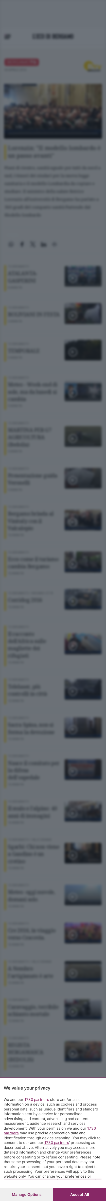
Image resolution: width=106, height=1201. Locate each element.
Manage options (26, 1194)
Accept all (79, 1194)
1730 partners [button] (36, 1099)
